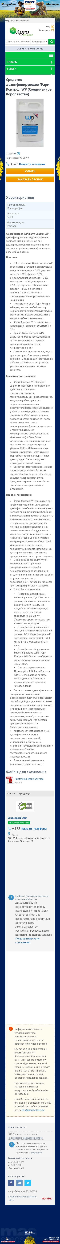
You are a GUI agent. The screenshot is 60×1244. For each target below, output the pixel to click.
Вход (48, 26)
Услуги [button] (11, 69)
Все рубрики (38, 41)
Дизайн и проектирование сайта (22, 1198)
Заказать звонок (30, 179)
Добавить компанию (30, 48)
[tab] (30, 62)
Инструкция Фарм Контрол (29, 778)
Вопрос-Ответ (22, 20)
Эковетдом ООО (17, 817)
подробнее (36, 1152)
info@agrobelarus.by (33, 1109)
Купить (30, 171)
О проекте (10, 20)
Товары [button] (12, 62)
